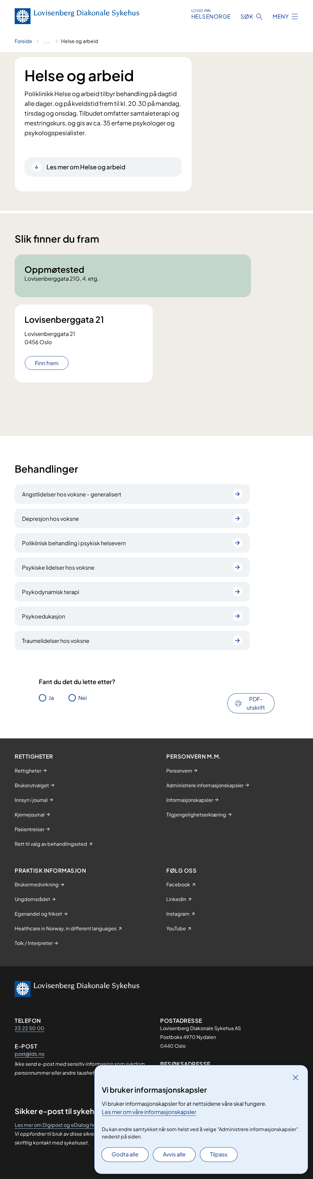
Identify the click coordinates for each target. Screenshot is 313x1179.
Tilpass (218, 1154)
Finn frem (46, 362)
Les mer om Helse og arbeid (85, 167)
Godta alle (125, 1154)
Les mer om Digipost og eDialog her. (57, 1125)
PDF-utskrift (256, 703)
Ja (51, 697)
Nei (82, 697)
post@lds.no (29, 1054)
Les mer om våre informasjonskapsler (149, 1111)
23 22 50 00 (29, 1028)
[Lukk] (295, 1077)
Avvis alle (174, 1154)
